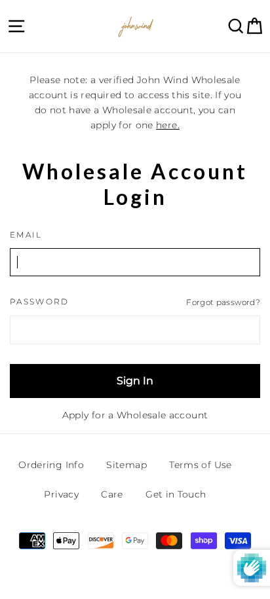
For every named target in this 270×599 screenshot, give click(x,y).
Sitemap (126, 465)
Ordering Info (51, 465)
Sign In (135, 380)
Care (112, 494)
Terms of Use (200, 465)
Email (26, 235)
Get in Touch (175, 494)
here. (168, 125)
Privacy (61, 494)
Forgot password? (223, 302)
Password (39, 301)
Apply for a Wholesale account (135, 415)
